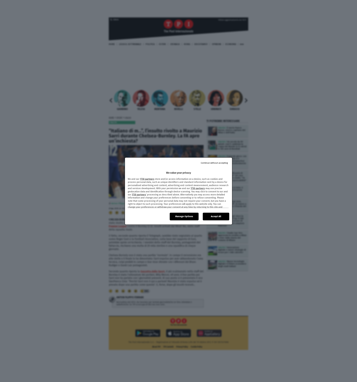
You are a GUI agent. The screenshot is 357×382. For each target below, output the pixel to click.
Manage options (184, 216)
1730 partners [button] (147, 179)
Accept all (216, 216)
